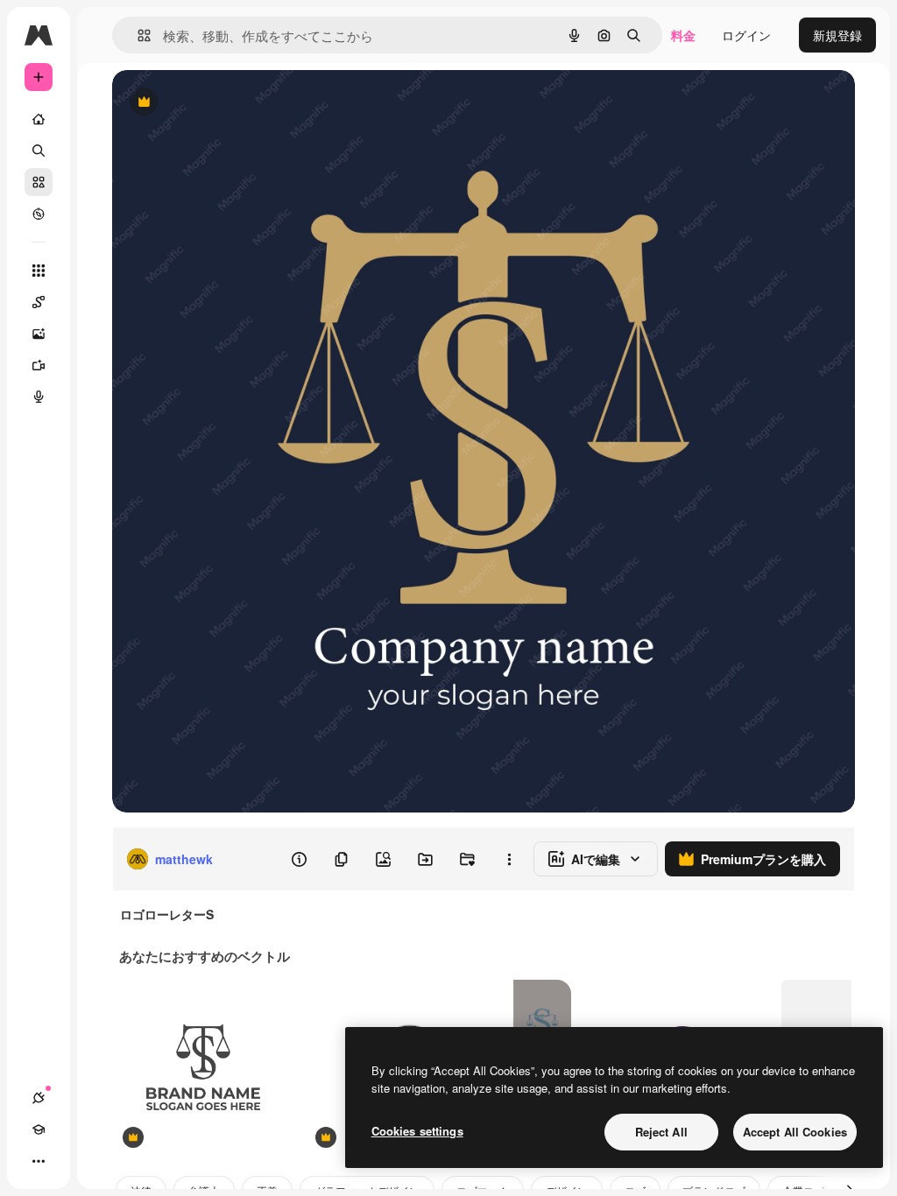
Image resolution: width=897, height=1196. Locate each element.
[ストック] (39, 182)
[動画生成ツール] (39, 365)
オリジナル (232, 103)
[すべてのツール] (39, 271)
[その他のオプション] (508, 858)
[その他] (39, 1161)
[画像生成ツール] (39, 334)
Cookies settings (417, 1130)
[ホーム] (39, 119)
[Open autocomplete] (137, 35)
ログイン (746, 35)
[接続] (39, 1098)
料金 (683, 35)
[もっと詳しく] (39, 214)
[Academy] (39, 1129)
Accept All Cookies (795, 1131)
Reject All (661, 1131)
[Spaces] (39, 302)
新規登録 (837, 35)
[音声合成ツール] (39, 397)
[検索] (39, 151)
